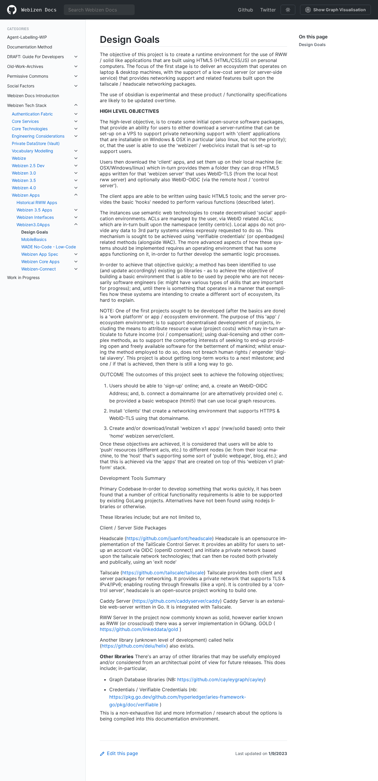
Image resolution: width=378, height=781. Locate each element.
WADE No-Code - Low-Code (48, 246)
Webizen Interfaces (35, 217)
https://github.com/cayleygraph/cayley (220, 679)
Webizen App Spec (39, 254)
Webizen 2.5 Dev (28, 165)
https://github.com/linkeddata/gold (139, 629)
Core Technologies (30, 128)
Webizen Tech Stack (27, 105)
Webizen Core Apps (40, 261)
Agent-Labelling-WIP (27, 37)
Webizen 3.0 (24, 172)
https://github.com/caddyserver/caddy (177, 601)
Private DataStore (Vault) (36, 143)
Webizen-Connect (38, 268)
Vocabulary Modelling (32, 150)
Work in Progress (23, 277)
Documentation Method (29, 46)
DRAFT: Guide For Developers (35, 56)
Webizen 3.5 (24, 180)
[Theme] (288, 10)
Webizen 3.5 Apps (34, 209)
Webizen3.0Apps (33, 224)
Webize (19, 158)
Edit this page (122, 753)
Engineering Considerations (38, 135)
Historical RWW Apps (37, 202)
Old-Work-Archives (25, 66)
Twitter (268, 10)
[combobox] (99, 9)
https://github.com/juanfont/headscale (169, 538)
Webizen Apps (26, 195)
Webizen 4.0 (24, 187)
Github (245, 10)
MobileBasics (33, 239)
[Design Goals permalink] (95, 39)
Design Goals (34, 231)
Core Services (25, 121)
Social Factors (20, 85)
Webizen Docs (39, 10)
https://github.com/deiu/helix (134, 646)
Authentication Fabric (32, 113)
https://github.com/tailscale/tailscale (163, 572)
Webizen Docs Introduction (33, 95)
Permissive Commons (27, 76)
